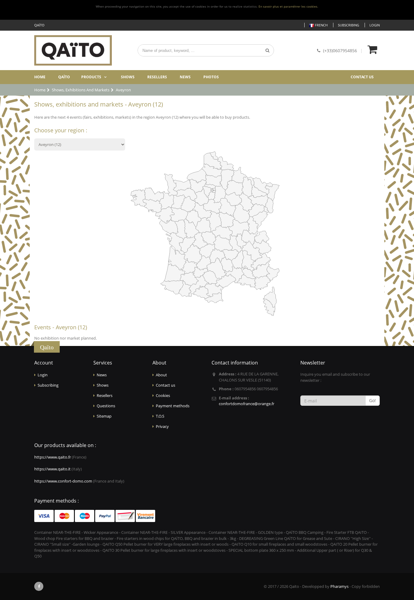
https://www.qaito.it (52, 469)
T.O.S (160, 416)
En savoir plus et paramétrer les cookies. (288, 6)
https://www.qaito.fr (52, 457)
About (161, 375)
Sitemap (104, 416)
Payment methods (172, 405)
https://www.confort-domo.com (63, 481)
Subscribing (348, 25)
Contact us (362, 77)
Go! (372, 400)
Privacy (162, 426)
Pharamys (339, 586)
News (185, 77)
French (321, 25)
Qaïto (64, 77)
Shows (128, 77)
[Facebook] (38, 586)
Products (91, 77)
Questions (106, 405)
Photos (211, 77)
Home (39, 77)
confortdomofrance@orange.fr (246, 403)
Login (374, 25)
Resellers (157, 77)
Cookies (163, 395)
